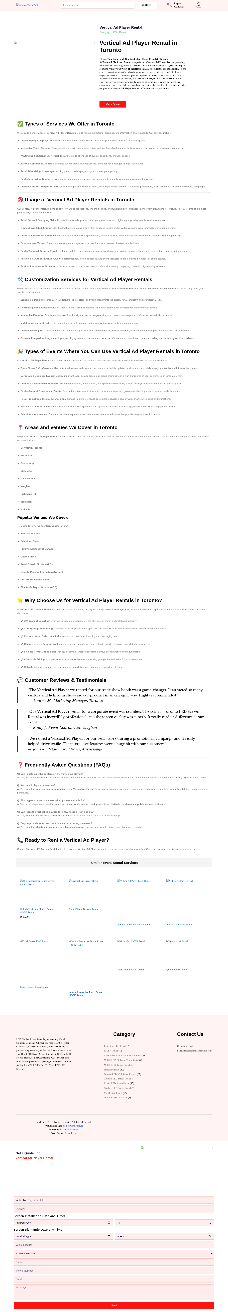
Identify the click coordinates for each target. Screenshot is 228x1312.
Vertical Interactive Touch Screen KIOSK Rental (86, 994)
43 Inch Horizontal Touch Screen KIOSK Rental (37, 911)
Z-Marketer (73, 1129)
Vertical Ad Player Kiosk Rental (134, 924)
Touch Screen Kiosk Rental (34, 987)
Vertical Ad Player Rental (179, 924)
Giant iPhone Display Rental (83, 909)
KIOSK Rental (118, 32)
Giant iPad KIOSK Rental (131, 969)
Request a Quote (185, 1046)
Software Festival (74, 1126)
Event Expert (71, 1133)
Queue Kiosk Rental (176, 969)
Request (177, 3)
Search (146, 5)
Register (207, 6)
